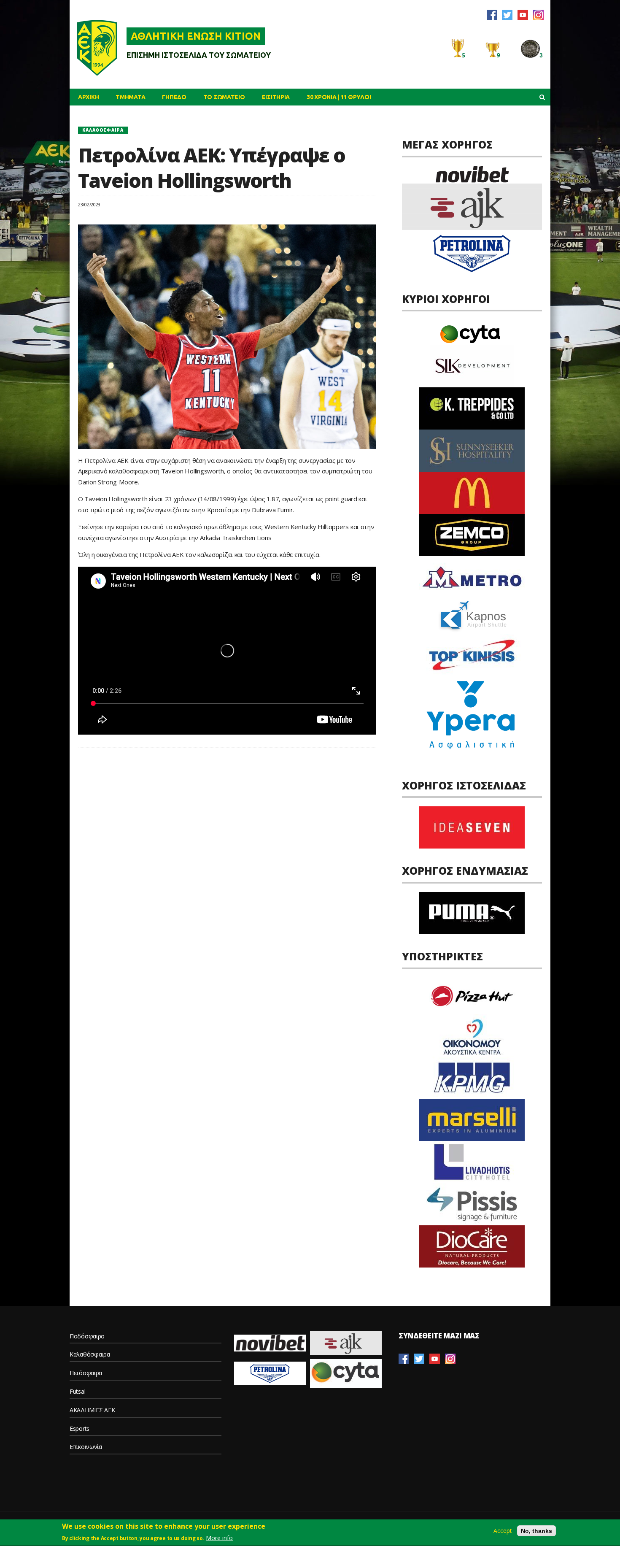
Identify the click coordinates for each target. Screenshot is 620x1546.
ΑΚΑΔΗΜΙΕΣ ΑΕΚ (92, 1410)
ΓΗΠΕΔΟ (174, 97)
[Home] (97, 47)
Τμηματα (130, 97)
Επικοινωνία (86, 1447)
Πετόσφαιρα (86, 1373)
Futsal (77, 1391)
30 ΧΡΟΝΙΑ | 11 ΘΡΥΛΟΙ (339, 97)
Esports (79, 1428)
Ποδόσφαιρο (87, 1336)
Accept (502, 1531)
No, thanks (536, 1530)
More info (219, 1538)
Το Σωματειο (224, 97)
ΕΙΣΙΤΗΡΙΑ (276, 97)
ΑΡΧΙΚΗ (88, 97)
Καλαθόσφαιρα (103, 130)
